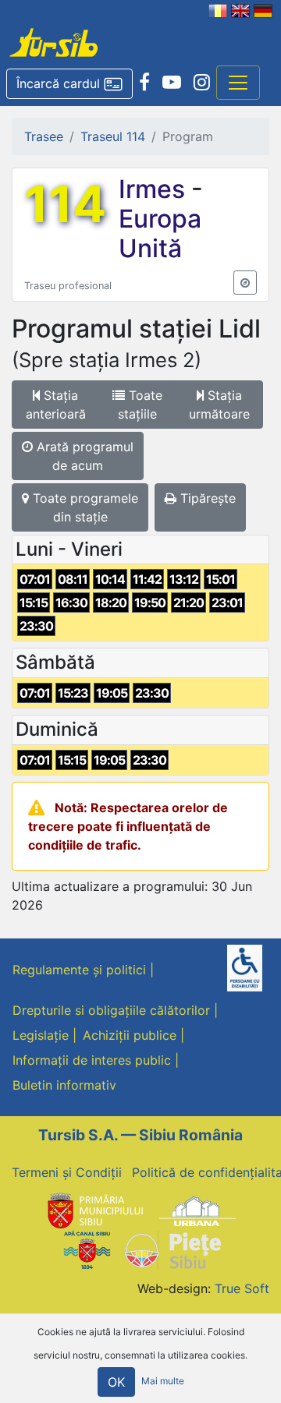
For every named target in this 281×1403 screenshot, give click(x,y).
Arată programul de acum (83, 456)
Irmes (155, 189)
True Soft (242, 1288)
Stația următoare (219, 404)
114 (65, 204)
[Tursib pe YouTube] (171, 82)
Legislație (40, 1035)
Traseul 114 (112, 136)
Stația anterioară (56, 404)
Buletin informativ (64, 1085)
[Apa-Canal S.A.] (86, 1249)
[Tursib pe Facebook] (144, 82)
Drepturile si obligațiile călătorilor (111, 1010)
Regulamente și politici (79, 969)
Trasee (43, 136)
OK (116, 1382)
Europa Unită (160, 233)
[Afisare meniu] (238, 82)
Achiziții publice (129, 1035)
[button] (69, 84)
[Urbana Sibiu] (197, 1209)
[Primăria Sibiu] (93, 1209)
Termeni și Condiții (67, 1172)
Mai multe (162, 1381)
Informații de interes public (91, 1060)
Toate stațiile (140, 404)
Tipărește (206, 498)
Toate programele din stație (83, 507)
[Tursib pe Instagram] (201, 82)
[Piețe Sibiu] (172, 1249)
